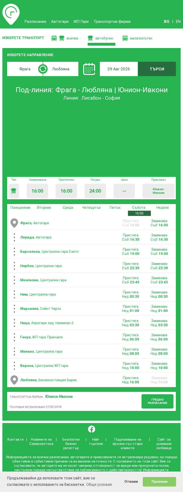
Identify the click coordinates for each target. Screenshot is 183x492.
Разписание (11, 6)
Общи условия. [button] (99, 484)
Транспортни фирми (112, 21)
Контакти (15, 439)
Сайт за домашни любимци (164, 443)
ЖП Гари (81, 21)
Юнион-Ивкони (59, 396)
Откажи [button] (131, 482)
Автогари (60, 21)
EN (178, 21)
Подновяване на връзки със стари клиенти (127, 443)
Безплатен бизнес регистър (71, 443)
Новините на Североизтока (41, 441)
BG (166, 21)
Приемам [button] (160, 482)
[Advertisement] (91, 139)
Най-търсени (96, 441)
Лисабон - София (100, 98)
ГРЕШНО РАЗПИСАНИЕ (157, 401)
